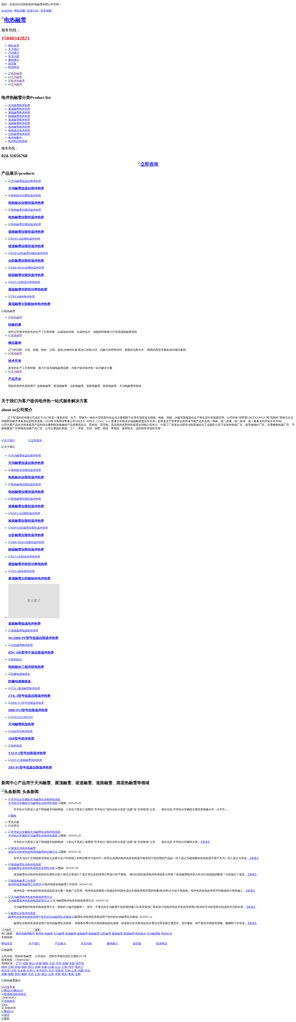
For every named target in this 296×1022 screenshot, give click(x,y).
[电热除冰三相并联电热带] (15, 659)
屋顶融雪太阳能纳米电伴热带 (29, 304)
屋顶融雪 (128, 933)
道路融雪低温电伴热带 (24, 623)
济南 (57, 974)
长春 (44, 967)
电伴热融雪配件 (25, 933)
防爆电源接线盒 (19, 681)
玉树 (77, 974)
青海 (71, 974)
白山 (57, 967)
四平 (71, 967)
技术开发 (14, 361)
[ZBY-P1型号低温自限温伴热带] (25, 760)
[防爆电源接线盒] (19, 674)
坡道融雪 (70, 933)
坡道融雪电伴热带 (19, 119)
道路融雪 (82, 933)
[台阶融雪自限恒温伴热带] (28, 253)
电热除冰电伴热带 (19, 130)
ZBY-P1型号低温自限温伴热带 (30, 767)
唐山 (44, 974)
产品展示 (13, 52)
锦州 (4, 967)
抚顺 (65, 963)
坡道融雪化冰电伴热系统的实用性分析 (31, 868)
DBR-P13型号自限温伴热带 (28, 710)
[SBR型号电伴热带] (20, 731)
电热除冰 (140, 933)
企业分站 (6, 10)
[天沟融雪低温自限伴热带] (24, 181)
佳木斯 (21, 970)
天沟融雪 (58, 933)
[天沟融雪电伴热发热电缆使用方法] (30, 897)
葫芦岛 (80, 963)
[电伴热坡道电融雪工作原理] (22, 880)
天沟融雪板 (153, 933)
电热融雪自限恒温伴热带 (26, 217)
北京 (51, 970)
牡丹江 (31, 970)
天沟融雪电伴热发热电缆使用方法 (28, 900)
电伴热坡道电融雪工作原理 (24, 884)
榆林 (24, 974)
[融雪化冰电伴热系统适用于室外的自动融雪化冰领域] (22, 913)
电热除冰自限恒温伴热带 (26, 203)
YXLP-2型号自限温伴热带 (27, 753)
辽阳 (11, 967)
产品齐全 (14, 379)
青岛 (64, 974)
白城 (51, 967)
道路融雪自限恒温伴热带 (26, 232)
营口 (31, 967)
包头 (87, 970)
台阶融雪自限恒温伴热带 (26, 260)
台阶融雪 (105, 933)
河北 (31, 974)
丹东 (58, 963)
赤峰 (4, 974)
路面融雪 (93, 933)
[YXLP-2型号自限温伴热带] (15, 745)
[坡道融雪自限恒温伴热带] (24, 238)
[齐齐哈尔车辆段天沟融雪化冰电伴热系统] (34, 799)
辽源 (64, 967)
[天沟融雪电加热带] (20, 717)
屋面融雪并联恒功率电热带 (27, 289)
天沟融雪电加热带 (21, 724)
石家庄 (59, 970)
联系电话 (13, 67)
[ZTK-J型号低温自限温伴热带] (24, 688)
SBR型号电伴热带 (21, 738)
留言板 (12, 63)
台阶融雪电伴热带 (19, 134)
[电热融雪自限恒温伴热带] (24, 209)
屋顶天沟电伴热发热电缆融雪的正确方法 (33, 851)
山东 (74, 970)
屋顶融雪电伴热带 (19, 108)
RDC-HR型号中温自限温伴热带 (31, 652)
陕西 (11, 974)
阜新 (72, 963)
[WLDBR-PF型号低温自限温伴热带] (23, 630)
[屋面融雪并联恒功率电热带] (24, 282)
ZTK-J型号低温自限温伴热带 (29, 696)
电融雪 (49, 933)
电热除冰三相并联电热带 (26, 667)
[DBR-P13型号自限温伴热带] (26, 703)
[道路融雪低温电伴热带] (34, 617)
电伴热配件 (15, 137)
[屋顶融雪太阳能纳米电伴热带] (21, 296)
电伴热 (40, 933)
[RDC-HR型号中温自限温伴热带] (20, 645)
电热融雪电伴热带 (19, 126)
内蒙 (80, 970)
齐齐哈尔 (41, 970)
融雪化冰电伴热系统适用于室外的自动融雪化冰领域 (39, 916)
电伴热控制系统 (17, 141)
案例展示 (13, 60)
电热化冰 (166, 933)
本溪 (38, 963)
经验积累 (14, 324)
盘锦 (17, 967)
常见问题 (13, 56)
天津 (67, 970)
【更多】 (205, 841)
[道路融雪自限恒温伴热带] (24, 224)
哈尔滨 (5, 970)
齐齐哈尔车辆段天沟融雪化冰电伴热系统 (33, 803)
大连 (52, 963)
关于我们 (13, 49)
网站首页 (13, 45)
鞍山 (32, 963)
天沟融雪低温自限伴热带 (26, 188)
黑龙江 (79, 967)
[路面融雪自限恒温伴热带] (26, 267)
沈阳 (25, 963)
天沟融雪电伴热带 (19, 105)
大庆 (13, 970)
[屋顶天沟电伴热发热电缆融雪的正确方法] (22, 848)
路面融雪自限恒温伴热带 (26, 275)
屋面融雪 (117, 933)
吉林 (37, 967)
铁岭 (24, 967)
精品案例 (14, 343)
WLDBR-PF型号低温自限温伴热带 (33, 638)
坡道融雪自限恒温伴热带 (26, 246)
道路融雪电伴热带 (19, 123)
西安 (17, 974)
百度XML (33, 10)
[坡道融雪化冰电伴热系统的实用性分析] (24, 864)
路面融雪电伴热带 (19, 116)
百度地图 (45, 10)
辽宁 (18, 963)
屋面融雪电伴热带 (19, 112)
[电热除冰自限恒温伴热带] (24, 195)
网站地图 (19, 10)
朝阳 (45, 963)
